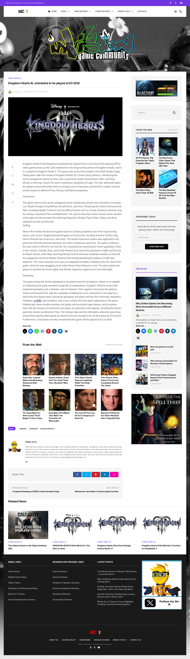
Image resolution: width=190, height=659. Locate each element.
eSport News (14, 582)
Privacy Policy (119, 640)
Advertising (85, 640)
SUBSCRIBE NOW (157, 246)
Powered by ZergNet (114, 345)
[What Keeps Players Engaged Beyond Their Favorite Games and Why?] (142, 379)
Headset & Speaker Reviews (66, 582)
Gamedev (23, 429)
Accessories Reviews (62, 599)
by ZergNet (172, 130)
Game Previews (102, 11)
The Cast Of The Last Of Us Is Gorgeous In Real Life (85, 415)
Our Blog (142, 11)
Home (54, 11)
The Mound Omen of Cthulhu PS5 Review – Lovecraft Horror (117, 572)
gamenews (33, 429)
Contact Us (135, 640)
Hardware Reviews (61, 594)
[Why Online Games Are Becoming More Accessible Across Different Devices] (156, 288)
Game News (14, 571)
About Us (53, 640)
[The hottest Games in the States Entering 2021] (28, 525)
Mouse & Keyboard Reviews (66, 588)
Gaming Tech (124, 11)
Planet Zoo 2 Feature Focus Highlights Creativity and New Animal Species (115, 602)
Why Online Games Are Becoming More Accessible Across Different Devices (154, 307)
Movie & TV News (16, 594)
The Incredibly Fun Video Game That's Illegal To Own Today (32, 415)
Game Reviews (81, 11)
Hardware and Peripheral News (23, 588)
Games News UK (14, 78)
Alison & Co (18, 92)
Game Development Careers (21, 599)
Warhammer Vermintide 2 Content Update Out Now (96, 491)
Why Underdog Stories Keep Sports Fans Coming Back (116, 580)
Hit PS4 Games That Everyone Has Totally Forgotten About (145, 160)
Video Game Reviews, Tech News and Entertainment (25, 3)
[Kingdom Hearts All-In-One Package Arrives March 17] (117, 525)
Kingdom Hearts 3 (47, 429)
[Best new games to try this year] (142, 351)
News (63, 11)
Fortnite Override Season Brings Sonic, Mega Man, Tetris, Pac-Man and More (115, 587)
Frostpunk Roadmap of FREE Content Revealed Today (35, 491)
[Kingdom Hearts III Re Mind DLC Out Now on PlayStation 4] (162, 525)
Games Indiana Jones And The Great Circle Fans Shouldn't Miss (59, 380)
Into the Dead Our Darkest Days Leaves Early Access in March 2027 (116, 595)
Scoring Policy (69, 640)
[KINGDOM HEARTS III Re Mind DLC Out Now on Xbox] (73, 525)
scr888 (37, 300)
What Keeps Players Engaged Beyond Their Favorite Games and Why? (163, 377)
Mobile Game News (17, 577)
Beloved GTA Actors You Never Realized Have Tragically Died (110, 415)
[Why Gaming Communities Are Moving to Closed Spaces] (142, 365)
